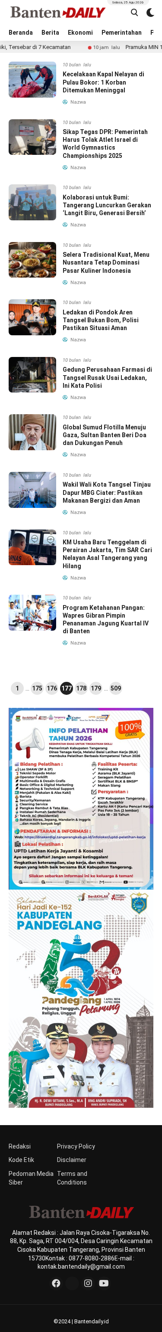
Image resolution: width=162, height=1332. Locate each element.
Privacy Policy (76, 1146)
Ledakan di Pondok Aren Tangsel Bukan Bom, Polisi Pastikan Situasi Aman (101, 320)
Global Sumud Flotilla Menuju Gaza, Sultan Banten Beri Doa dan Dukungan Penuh (104, 435)
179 (96, 688)
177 (66, 688)
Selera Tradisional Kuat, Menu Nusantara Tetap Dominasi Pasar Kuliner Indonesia (106, 262)
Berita (50, 32)
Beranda (21, 32)
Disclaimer (71, 1159)
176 (52, 688)
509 (116, 688)
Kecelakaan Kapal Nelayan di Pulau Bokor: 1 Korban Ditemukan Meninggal (103, 82)
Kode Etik (21, 1159)
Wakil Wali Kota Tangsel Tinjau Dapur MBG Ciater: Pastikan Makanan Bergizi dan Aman (107, 492)
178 (81, 688)
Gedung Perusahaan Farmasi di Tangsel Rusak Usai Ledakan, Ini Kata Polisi (107, 377)
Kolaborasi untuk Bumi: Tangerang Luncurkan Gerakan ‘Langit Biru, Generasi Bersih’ (107, 205)
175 (37, 688)
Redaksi (20, 1146)
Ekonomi (80, 32)
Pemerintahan (122, 32)
